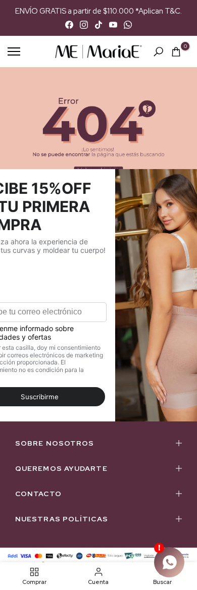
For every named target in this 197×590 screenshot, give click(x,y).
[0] (176, 52)
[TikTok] (98, 24)
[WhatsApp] (128, 24)
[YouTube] (113, 24)
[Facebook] (69, 24)
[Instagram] (84, 24)
